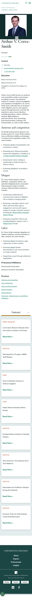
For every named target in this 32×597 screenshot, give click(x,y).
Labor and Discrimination (9, 286)
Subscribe (22, 577)
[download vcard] (16, 37)
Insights (16, 565)
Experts (16, 559)
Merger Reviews (6, 293)
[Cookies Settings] (2, 594)
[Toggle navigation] (30, 3)
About (16, 556)
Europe (7, 582)
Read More (7, 337)
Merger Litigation (6, 289)
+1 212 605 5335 (9, 71)
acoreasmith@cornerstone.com (13, 68)
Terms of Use (10, 577)
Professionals (16, 562)
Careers (15, 582)
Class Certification (7, 283)
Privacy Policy (16, 577)
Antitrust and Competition (9, 280)
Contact (24, 582)
